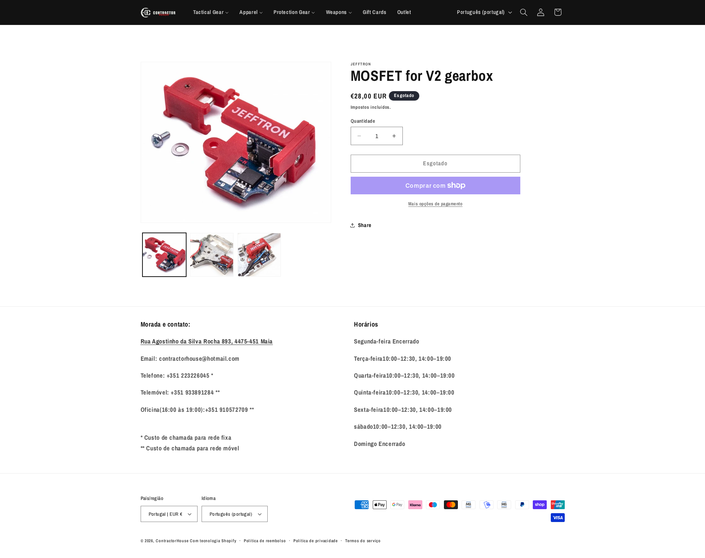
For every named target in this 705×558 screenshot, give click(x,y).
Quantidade (363, 121)
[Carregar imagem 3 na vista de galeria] (259, 255)
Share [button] (365, 225)
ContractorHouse (172, 541)
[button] (523, 12)
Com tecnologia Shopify (213, 541)
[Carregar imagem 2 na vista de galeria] (212, 255)
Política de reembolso (265, 541)
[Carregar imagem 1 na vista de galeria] (164, 255)
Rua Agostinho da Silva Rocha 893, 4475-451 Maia (207, 341)
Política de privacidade (315, 541)
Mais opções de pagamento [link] (435, 204)
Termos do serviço (363, 541)
